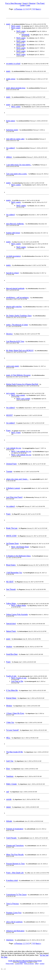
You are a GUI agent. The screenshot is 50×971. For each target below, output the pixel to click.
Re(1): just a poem (18, 395)
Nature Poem (11, 631)
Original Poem (11, 464)
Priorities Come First (13, 913)
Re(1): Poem (16, 432)
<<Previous (18, 9)
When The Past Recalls (15, 855)
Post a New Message (13, 3)
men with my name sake (15, 139)
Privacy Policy (10, 963)
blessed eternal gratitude (15, 288)
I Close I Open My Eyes (15, 713)
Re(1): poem (15, 26)
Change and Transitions (15, 845)
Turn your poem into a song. (16, 174)
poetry (8, 183)
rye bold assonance (13, 256)
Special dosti (11, 624)
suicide (8, 799)
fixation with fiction (13, 233)
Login (28, 5)
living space (10, 121)
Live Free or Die (17, 681)
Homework (25, 35)
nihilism (9, 157)
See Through (11, 589)
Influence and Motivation (15, 931)
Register (32, 3)
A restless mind (12, 880)
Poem (8, 431)
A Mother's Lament (13, 488)
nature (8, 807)
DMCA (37, 963)
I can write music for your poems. (19, 165)
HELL (8, 738)
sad (7, 792)
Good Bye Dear (12, 654)
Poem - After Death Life (15, 873)
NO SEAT (9, 582)
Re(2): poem (21, 31)
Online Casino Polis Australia (17, 614)
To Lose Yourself (12, 730)
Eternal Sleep (11, 698)
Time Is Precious (12, 904)
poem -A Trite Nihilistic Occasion (18, 375)
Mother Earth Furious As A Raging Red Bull (22, 384)
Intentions (9, 940)
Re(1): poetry (16, 185)
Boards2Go (22, 962)
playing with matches (14, 307)
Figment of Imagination (14, 829)
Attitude (9, 821)
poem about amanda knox (15, 88)
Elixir (8, 769)
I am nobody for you (13, 448)
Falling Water (11, 603)
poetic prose (10, 79)
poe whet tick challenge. (15, 224)
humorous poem (12, 130)
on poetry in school (13, 63)
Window (9, 706)
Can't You (9, 761)
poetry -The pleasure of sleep (17, 325)
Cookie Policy (19, 963)
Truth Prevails (11, 838)
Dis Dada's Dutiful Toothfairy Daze (19, 316)
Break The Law (11, 528)
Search (25, 3)
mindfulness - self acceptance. (17, 297)
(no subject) (10, 148)
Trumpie (9, 471)
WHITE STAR (11, 536)
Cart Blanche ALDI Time (15, 341)
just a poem (10, 393)
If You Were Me (12, 690)
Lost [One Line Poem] (14, 497)
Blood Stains (11, 565)
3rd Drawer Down (12, 543)
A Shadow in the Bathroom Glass (18, 556)
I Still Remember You (14, 573)
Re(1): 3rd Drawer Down (20, 547)
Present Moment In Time (15, 864)
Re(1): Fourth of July (19, 678)
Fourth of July (11, 676)
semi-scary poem (12, 366)
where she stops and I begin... (17, 479)
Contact (42, 963)
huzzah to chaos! (12, 273)
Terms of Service (29, 963)
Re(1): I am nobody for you (21, 451)
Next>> (38, 9)
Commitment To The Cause (16, 895)
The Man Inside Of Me (14, 752)
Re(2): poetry (21, 206)
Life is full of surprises (14, 922)
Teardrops (9, 776)
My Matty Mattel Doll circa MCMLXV (19, 350)
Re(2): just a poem (23, 398)
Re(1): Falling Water (18, 605)
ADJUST (9, 415)
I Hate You (10, 722)
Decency (9, 334)
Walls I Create (11, 784)
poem (8, 24)
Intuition (9, 647)
